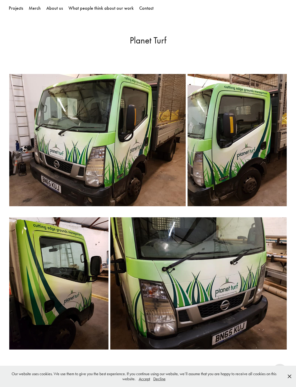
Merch (35, 8)
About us (54, 8)
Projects (16, 8)
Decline (159, 378)
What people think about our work (101, 8)
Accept (144, 378)
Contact (146, 8)
